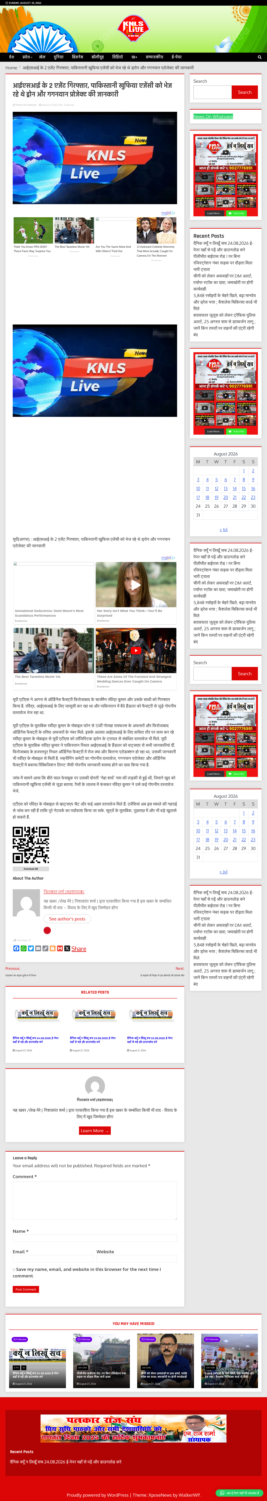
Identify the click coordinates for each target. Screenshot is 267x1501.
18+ (134, 57)
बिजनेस (77, 57)
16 (253, 488)
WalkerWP (189, 1495)
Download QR (31, 868)
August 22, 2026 (80, 1050)
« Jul (224, 529)
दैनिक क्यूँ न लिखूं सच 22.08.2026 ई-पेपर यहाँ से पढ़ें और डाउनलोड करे (150, 1040)
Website (105, 1251)
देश (61, 105)
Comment (25, 1176)
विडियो (117, 57)
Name (21, 1231)
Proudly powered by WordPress (98, 1495)
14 (235, 488)
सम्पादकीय (154, 57)
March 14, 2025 (49, 105)
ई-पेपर (177, 57)
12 (216, 488)
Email (20, 1251)
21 (234, 497)
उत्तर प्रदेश (82, 1367)
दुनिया (59, 57)
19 (217, 497)
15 (244, 488)
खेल (42, 57)
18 (207, 497)
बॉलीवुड (98, 57)
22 (244, 497)
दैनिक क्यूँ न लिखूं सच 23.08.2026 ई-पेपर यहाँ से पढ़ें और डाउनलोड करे (93, 1040)
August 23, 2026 (23, 1050)
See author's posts (67, 919)
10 (198, 488)
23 (253, 497)
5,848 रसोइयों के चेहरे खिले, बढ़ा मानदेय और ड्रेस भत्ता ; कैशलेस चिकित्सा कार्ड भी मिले (225, 302)
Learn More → (95, 1130)
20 (225, 497)
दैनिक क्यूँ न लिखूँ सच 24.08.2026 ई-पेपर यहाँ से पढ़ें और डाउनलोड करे (35, 1040)
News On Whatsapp (213, 116)
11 (207, 488)
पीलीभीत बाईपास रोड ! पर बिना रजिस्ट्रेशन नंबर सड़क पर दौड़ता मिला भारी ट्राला (222, 262)
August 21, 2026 (137, 1050)
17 (198, 497)
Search (200, 81)
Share (79, 949)
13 (226, 488)
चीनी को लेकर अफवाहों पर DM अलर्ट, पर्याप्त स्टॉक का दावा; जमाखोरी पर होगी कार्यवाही (223, 282)
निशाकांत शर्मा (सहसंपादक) (26, 105)
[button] (239, 1493)
